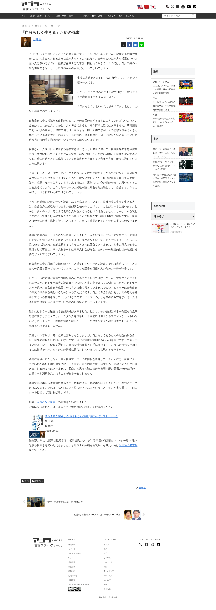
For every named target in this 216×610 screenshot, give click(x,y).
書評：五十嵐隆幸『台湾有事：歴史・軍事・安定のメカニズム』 (164, 153)
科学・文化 (97, 15)
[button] (193, 15)
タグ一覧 (71, 549)
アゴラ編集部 (176, 232)
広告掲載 (71, 571)
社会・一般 (61, 15)
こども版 (107, 589)
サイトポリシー (74, 553)
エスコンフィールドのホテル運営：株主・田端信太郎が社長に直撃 (164, 89)
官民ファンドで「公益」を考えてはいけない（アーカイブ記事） (164, 165)
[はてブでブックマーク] (135, 44)
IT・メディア (109, 571)
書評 (120, 15)
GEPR (70, 558)
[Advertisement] (94, 6)
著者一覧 (71, 545)
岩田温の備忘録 (128, 445)
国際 (71, 15)
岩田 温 (37, 39)
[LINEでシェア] (141, 44)
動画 (155, 71)
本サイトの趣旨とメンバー (78, 584)
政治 (32, 15)
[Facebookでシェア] (129, 44)
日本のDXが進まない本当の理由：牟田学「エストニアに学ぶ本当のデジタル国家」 (164, 180)
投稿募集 (129, 15)
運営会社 (71, 567)
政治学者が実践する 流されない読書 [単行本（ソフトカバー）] (82, 416)
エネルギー (110, 15)
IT (77, 15)
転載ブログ (38, 481)
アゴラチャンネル (161, 82)
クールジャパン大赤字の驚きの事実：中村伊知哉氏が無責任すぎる (164, 106)
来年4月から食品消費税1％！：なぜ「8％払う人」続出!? (164, 122)
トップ (24, 15)
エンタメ (85, 15)
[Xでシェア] (123, 44)
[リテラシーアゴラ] (160, 228)
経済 (39, 15)
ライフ (27, 481)
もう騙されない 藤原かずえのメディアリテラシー (182, 225)
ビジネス (49, 15)
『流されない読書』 (46, 402)
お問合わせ (72, 576)
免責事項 (71, 580)
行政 (155, 98)
